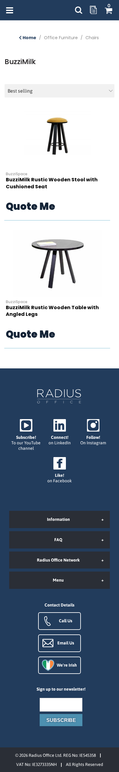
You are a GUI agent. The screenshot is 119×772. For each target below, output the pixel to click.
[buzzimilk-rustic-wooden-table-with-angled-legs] (57, 263)
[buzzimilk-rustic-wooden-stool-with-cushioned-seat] (57, 135)
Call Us (65, 620)
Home (29, 38)
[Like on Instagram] (93, 432)
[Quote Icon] (93, 10)
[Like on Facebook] (59, 470)
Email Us (65, 642)
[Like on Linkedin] (59, 432)
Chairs (92, 38)
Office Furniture (61, 38)
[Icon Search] (78, 10)
